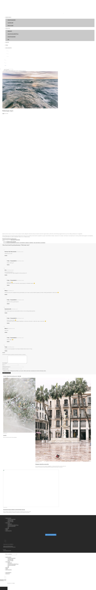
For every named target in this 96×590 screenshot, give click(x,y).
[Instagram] (5, 540)
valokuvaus (13, 238)
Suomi (9, 238)
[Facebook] (5, 539)
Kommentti (5, 363)
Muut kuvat (10, 25)
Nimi (3, 364)
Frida (6, 45)
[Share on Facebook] (4, 240)
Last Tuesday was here (7, 550)
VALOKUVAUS (8, 17)
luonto (6, 238)
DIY (8, 39)
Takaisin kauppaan (4, 588)
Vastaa (6, 255)
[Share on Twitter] (5, 240)
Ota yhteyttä (8, 47)
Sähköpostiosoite (6, 366)
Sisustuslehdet (12, 20)
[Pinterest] (5, 541)
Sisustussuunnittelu (13, 34)
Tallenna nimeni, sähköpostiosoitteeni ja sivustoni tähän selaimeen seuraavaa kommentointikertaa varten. (24, 370)
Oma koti (10, 31)
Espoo (3, 238)
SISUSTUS (7, 28)
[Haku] (5, 59)
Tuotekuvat (10, 22)
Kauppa (7, 42)
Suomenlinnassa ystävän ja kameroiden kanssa (14, 509)
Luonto (4, 435)
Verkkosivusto (5, 368)
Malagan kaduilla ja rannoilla (42, 464)
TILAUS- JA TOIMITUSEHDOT (8, 546)
